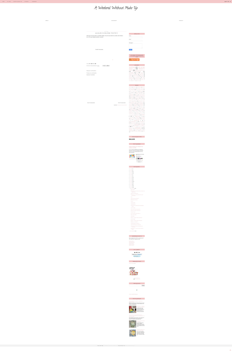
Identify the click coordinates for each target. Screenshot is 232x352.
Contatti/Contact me (17, 1)
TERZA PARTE (131, 243)
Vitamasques (132, 103)
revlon (134, 126)
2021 (131, 171)
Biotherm (131, 89)
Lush (144, 96)
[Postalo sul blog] (104, 65)
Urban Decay (134, 102)
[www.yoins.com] (137, 278)
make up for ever (141, 119)
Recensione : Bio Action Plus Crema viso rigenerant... (138, 191)
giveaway (131, 72)
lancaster (132, 118)
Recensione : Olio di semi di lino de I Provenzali (137, 195)
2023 (131, 168)
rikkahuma (140, 126)
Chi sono (9, 1)
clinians (137, 108)
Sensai (135, 101)
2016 (131, 177)
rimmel (131, 128)
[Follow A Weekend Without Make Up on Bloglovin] (136, 256)
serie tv (133, 80)
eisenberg (136, 110)
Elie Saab (139, 92)
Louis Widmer (138, 96)
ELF (134, 92)
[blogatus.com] (136, 290)
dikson (140, 109)
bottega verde (132, 107)
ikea (138, 113)
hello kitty (140, 112)
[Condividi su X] (106, 65)
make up (141, 74)
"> (112, 59)
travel (130, 75)
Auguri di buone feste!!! (135, 198)
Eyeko (143, 92)
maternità (137, 79)
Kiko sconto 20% (133, 214)
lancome (138, 118)
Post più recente (91, 102)
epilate (142, 78)
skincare (131, 77)
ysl (131, 131)
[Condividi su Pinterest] (108, 65)
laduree (143, 117)
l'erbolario (137, 116)
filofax (131, 111)
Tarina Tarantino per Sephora (136, 224)
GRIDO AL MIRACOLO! (134, 193)
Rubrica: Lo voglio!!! (134, 221)
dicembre (132, 188)
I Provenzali (142, 94)
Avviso (132, 201)
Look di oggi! (133, 202)
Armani (139, 87)
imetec (141, 113)
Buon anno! (133, 189)
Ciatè (132, 91)
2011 (131, 184)
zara (144, 131)
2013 (131, 181)
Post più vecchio (122, 102)
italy (133, 79)
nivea (137, 123)
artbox (130, 105)
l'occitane (131, 117)
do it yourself (136, 76)
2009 (131, 187)
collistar (133, 109)
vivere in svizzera (133, 74)
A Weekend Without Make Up (116, 8)
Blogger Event (139, 73)
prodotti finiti (140, 125)
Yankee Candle (139, 103)
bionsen (130, 106)
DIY (137, 72)
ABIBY (130, 87)
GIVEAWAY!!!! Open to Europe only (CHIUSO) (140, 306)
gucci (137, 111)
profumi (141, 75)
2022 (131, 170)
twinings (131, 130)
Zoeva (135, 104)
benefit (136, 105)
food (142, 72)
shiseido (131, 129)
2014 (131, 180)
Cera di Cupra (142, 90)
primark (131, 125)
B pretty (133, 88)
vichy (137, 130)
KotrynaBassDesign (130, 345)
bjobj (142, 106)
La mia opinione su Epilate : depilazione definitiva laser (135, 301)
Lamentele (132, 216)
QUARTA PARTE (131, 244)
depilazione (136, 75)
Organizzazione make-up (135, 223)
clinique (143, 108)
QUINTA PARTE (131, 245)
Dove (130, 92)
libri (142, 76)
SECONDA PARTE (132, 242)
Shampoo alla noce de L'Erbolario (140, 321)
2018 (131, 174)
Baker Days (140, 88)
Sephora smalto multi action (135, 210)
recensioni (137, 78)
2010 (131, 185)
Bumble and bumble (133, 90)
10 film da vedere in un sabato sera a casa (141, 330)
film (130, 79)
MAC (132, 97)
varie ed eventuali (140, 70)
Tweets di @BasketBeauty (133, 294)
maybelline (137, 120)
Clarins (136, 91)
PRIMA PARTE (131, 241)
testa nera (139, 129)
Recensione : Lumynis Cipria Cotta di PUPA (137, 229)
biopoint (136, 106)
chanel (131, 108)
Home (3, 1)
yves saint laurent (137, 131)
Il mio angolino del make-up (135, 213)
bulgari (141, 107)
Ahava (134, 87)
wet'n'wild (142, 130)
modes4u (142, 121)
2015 (131, 178)
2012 (131, 182)
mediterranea (133, 121)
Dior (141, 91)
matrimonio (131, 73)
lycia (134, 119)
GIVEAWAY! (27, 1)
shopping (132, 67)
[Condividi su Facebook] (107, 65)
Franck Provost (139, 93)
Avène (144, 87)
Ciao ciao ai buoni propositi (135, 209)
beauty (130, 76)
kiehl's (137, 114)
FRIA (132, 93)
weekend (138, 80)
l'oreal (137, 117)
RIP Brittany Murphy (134, 199)
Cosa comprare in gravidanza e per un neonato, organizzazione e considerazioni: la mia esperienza (136, 315)
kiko (143, 115)
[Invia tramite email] (103, 65)
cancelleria (137, 77)
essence (141, 110)
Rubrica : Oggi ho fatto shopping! (136, 217)
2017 (131, 175)
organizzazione (137, 71)
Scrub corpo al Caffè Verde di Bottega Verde (137, 206)
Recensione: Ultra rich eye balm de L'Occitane (137, 226)
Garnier (131, 94)
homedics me (132, 113)
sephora (138, 128)
